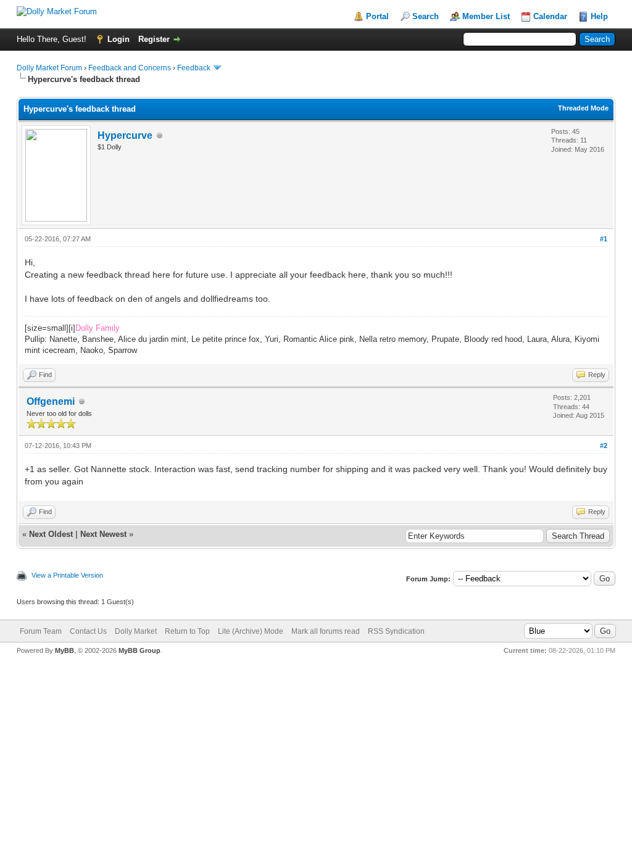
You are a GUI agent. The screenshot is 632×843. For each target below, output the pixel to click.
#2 (603, 445)
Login (118, 39)
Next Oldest (51, 534)
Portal (377, 16)
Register (154, 39)
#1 (603, 239)
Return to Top (187, 631)
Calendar (550, 16)
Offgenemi (51, 401)
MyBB (64, 650)
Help (599, 16)
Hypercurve (125, 135)
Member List (486, 16)
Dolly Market (136, 631)
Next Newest (103, 534)
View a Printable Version (67, 575)
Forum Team (41, 631)
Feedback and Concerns (129, 68)
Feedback (193, 68)
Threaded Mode (583, 108)
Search (425, 16)
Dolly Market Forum (49, 68)
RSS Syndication (396, 631)
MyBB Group (139, 650)
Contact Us (88, 631)
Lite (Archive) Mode (250, 631)
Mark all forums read (325, 631)
